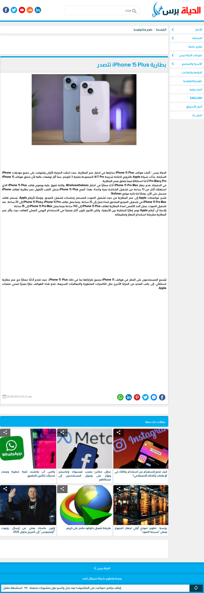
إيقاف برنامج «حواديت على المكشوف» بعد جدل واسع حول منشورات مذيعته (86, 587)
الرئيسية (161, 29)
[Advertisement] (95, 44)
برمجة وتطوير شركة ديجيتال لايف (102, 578)
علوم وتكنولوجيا (143, 29)
